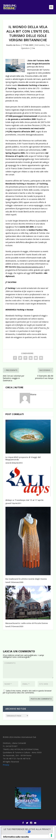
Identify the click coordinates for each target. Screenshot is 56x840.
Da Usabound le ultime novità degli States (26, 579)
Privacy (6, 765)
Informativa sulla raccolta (16, 836)
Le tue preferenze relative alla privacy (27, 829)
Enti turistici (40, 45)
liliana (18, 45)
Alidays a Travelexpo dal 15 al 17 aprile (24, 500)
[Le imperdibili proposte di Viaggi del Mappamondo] (28, 436)
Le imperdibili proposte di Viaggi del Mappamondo (23, 458)
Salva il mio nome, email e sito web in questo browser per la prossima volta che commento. (27, 691)
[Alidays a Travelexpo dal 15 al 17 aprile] (28, 481)
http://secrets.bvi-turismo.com (29, 267)
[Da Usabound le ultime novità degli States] (28, 541)
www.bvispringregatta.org (22, 159)
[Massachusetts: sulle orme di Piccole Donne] (28, 603)
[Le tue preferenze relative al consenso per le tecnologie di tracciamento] (51, 835)
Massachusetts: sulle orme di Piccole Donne (26, 623)
